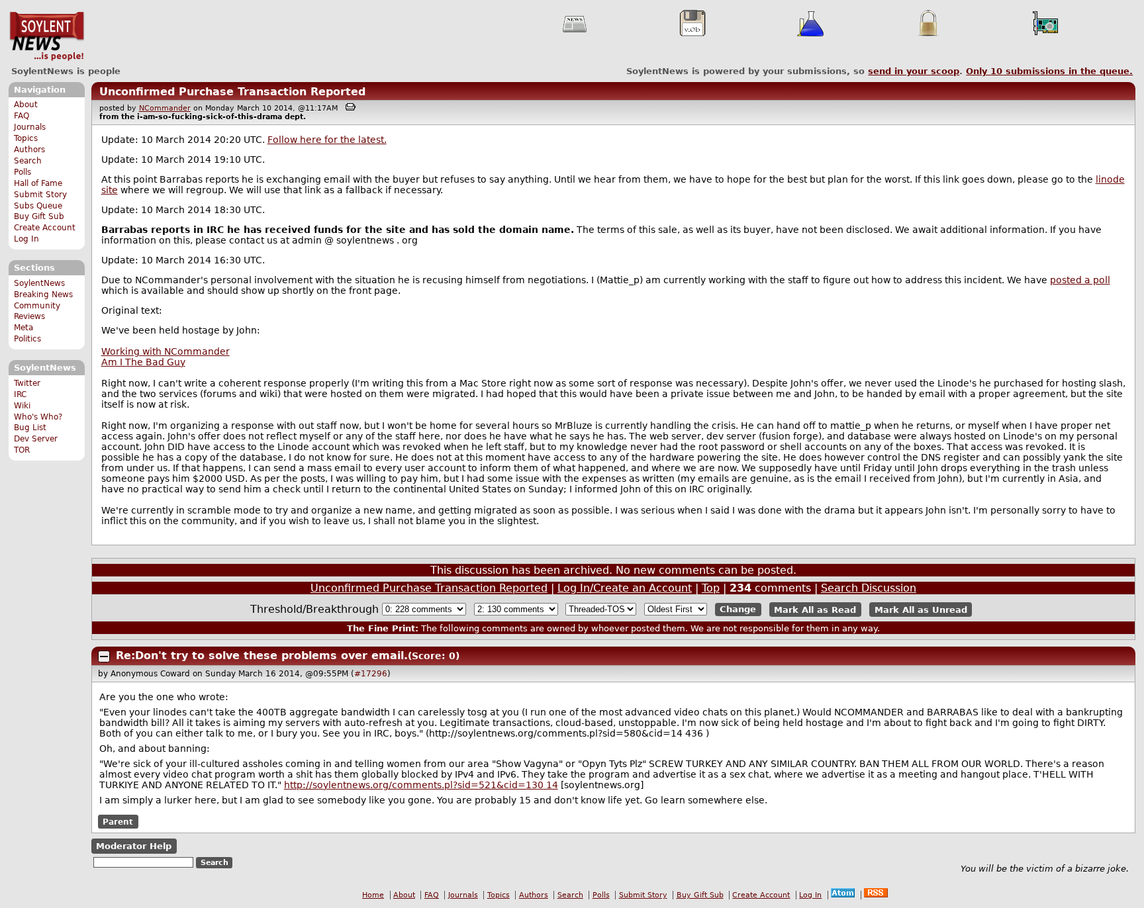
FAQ (21, 115)
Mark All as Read (815, 609)
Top (711, 588)
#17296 (370, 673)
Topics (26, 138)
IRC (20, 394)
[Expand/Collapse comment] (104, 656)
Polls (22, 172)
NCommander (165, 108)
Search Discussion (868, 588)
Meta (23, 327)
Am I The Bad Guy (143, 362)
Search (28, 160)
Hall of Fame (38, 183)
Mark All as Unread (921, 609)
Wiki (22, 405)
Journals (30, 127)
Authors (29, 149)
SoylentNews (47, 36)
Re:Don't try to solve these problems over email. (262, 655)
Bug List (30, 427)
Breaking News (43, 294)
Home (373, 895)
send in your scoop (913, 71)
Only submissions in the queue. (1049, 71)
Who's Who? (38, 417)
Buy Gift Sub (39, 216)
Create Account (44, 227)
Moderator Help (133, 846)
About (26, 104)
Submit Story (40, 194)
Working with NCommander (165, 351)
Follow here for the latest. (327, 139)
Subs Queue (38, 205)
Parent (118, 822)
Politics (27, 338)
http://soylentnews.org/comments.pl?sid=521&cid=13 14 (421, 785)
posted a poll (1080, 280)
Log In (26, 239)
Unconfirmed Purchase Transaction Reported (232, 91)
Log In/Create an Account (624, 588)
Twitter (27, 383)
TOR (22, 450)
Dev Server (36, 438)
